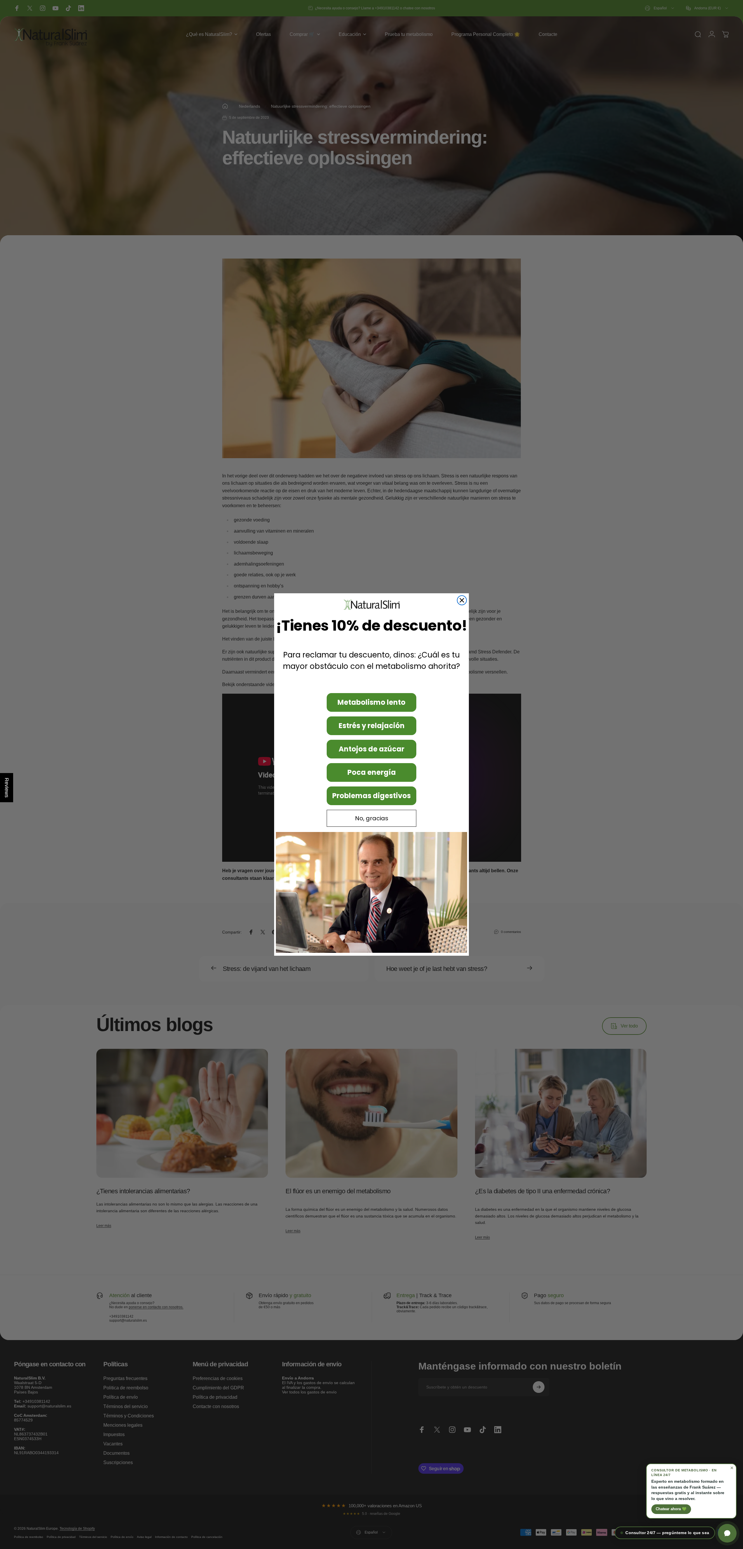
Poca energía (371, 772)
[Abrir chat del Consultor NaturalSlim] (727, 1533)
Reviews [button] (7, 788)
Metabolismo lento (371, 702)
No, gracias (371, 818)
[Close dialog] (462, 600)
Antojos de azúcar (371, 749)
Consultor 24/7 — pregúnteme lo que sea (667, 1533)
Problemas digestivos (371, 795)
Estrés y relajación (372, 725)
